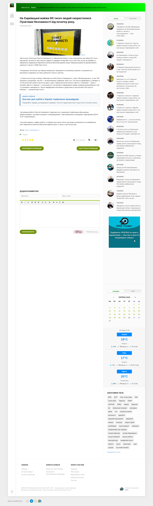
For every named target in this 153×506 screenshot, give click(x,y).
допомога (112, 415)
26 (119, 317)
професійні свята (127, 440)
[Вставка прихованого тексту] (63, 202)
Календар (116, 291)
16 (139, 311)
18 (115, 314)
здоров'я (121, 415)
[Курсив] (25, 202)
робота (110, 444)
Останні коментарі (28, 474)
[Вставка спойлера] (59, 202)
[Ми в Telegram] (31, 501)
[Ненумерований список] (42, 202)
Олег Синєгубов (126, 397)
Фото (83, 55)
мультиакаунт (124, 426)
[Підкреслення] (28, 202)
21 (129, 314)
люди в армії (129, 422)
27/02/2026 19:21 (25, 26)
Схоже (116, 18)
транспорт (127, 444)
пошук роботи (127, 437)
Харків (33, 7)
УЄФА (130, 401)
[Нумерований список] (45, 202)
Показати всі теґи (113, 452)
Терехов (122, 401)
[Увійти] (12, 15)
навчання (135, 426)
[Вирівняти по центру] (35, 202)
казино (110, 422)
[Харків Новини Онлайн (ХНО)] (12, 7)
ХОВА (119, 404)
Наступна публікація (88, 148)
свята (118, 444)
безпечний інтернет (120, 408)
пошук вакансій (114, 437)
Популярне (132, 18)
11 (114, 311)
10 (110, 311)
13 (124, 311)
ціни (135, 444)
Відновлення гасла (77, 474)
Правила (74, 469)
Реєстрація (75, 472)
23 (139, 314)
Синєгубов (112, 401)
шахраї (110, 447)
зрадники (129, 419)
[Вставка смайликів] (49, 202)
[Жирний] (21, 202)
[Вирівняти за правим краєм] (38, 202)
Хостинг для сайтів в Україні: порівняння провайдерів (50, 99)
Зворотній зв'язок (77, 477)
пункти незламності (32, 130)
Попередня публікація (31, 148)
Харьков (134, 404)
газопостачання (126, 411)
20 (124, 314)
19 (119, 314)
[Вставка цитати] (53, 202)
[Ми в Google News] (39, 501)
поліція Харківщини (130, 433)
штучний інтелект (122, 447)
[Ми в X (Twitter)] (27, 501)
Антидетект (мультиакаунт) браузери (55, 473)
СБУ (136, 397)
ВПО (109, 397)
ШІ (109, 408)
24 (110, 317)
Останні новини (27, 472)
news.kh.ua (25, 7)
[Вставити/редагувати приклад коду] (56, 202)
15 (134, 311)
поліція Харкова (114, 433)
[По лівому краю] (32, 202)
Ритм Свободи (80, 140)
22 (134, 314)
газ (116, 411)
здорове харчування (115, 419)
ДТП (115, 397)
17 (110, 314)
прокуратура (113, 440)
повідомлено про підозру (117, 429)
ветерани (133, 408)
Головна (24, 469)
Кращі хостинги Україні (54, 469)
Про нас (74, 480)
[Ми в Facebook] (35, 501)
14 (129, 311)
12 (119, 311)
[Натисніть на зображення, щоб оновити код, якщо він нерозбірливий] (78, 232)
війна (110, 411)
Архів (133, 291)
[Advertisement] (60, 170)
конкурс (119, 422)
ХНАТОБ (111, 404)
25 (115, 317)
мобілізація (112, 426)
